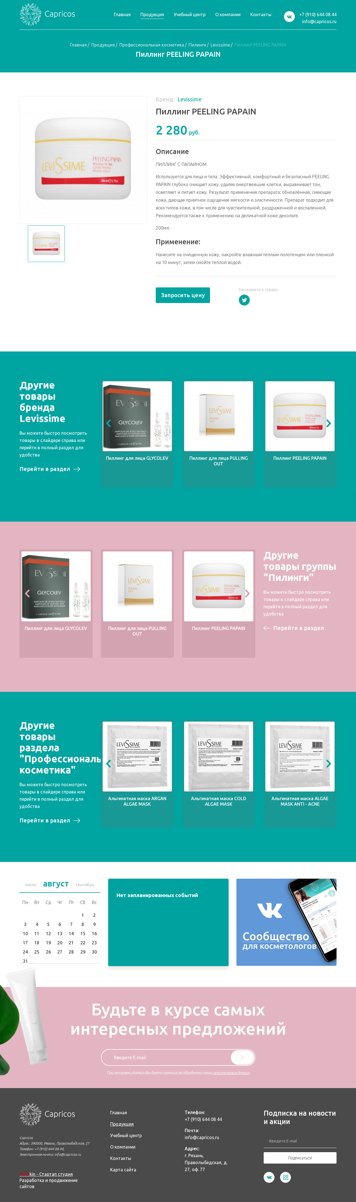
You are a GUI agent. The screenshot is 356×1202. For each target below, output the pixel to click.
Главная (78, 44)
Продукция (103, 44)
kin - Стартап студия (46, 1174)
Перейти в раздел (44, 469)
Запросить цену (183, 295)
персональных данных (230, 1073)
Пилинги (197, 44)
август (56, 883)
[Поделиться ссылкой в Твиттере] (244, 300)
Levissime (220, 44)
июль (30, 884)
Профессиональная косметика (151, 44)
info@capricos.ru (319, 21)
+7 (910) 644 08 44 (318, 14)
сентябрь (85, 884)
